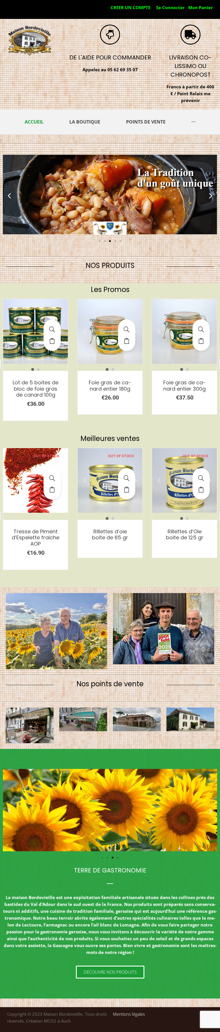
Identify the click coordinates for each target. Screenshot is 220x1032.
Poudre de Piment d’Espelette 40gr (184, 534)
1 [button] (32, 369)
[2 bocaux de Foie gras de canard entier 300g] (201, 329)
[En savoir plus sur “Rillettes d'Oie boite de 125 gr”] (126, 489)
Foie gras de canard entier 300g (110, 385)
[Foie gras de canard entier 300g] (126, 329)
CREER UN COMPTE (130, 7)
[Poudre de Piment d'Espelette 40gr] (201, 478)
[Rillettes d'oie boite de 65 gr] (52, 478)
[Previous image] (10, 331)
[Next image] (61, 331)
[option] (35, 331)
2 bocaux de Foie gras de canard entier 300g (184, 388)
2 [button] (38, 369)
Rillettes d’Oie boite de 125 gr (110, 534)
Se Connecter (170, 7)
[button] (9, 195)
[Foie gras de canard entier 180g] (52, 329)
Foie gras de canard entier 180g (35, 385)
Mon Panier (200, 7)
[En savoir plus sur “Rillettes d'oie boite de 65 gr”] (52, 489)
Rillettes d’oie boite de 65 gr (35, 534)
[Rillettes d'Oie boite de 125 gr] (126, 478)
